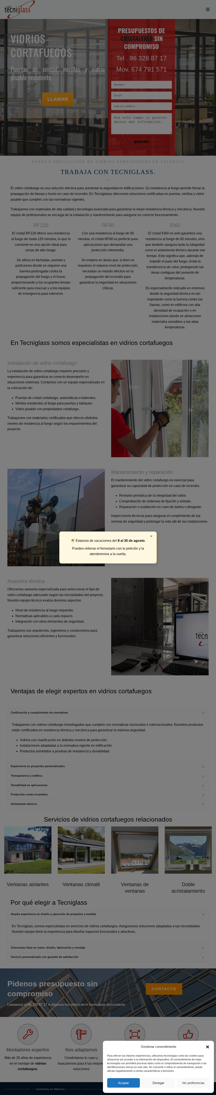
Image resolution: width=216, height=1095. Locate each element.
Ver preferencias (193, 1083)
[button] (207, 1047)
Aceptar (123, 1083)
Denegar (158, 1083)
